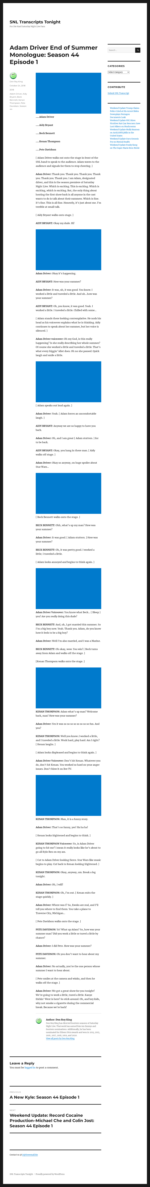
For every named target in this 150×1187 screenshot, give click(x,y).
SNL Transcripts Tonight (35, 21)
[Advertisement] (69, 93)
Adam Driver (16, 94)
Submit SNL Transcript (118, 93)
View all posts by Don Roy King (60, 1038)
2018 (12, 90)
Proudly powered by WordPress (50, 1174)
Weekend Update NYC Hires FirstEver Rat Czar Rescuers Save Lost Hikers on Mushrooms (125, 123)
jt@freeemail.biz (30, 1155)
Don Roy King (16, 81)
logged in (30, 1067)
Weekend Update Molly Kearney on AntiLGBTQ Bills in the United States (124, 132)
